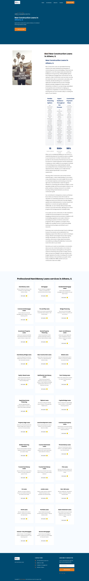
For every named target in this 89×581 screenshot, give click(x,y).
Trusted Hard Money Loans (24, 467)
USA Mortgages (22, 579)
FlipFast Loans (44, 400)
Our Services (48, 2)
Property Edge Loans (24, 422)
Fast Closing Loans (64, 375)
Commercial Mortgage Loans (24, 309)
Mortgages (44, 287)
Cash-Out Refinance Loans (65, 332)
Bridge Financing (65, 309)
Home (43, 2)
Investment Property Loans (24, 332)
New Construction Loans (44, 355)
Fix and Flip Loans (44, 309)
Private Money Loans (65, 445)
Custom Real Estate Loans (44, 445)
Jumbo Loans (44, 489)
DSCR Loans (24, 509)
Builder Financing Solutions (24, 445)
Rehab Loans (64, 355)
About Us (55, 2)
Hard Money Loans (24, 287)
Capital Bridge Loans (65, 400)
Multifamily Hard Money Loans (44, 376)
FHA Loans (65, 467)
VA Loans (24, 489)
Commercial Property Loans (65, 423)
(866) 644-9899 (70, 2)
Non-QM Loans (65, 489)
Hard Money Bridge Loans (24, 355)
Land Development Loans (44, 422)
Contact (61, 2)
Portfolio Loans (44, 509)
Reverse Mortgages (44, 531)
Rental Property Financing (44, 332)
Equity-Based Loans (24, 375)
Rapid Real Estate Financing (24, 401)
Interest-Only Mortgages (24, 531)
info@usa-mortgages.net (42, 565)
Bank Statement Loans (64, 509)
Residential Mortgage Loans (65, 287)
